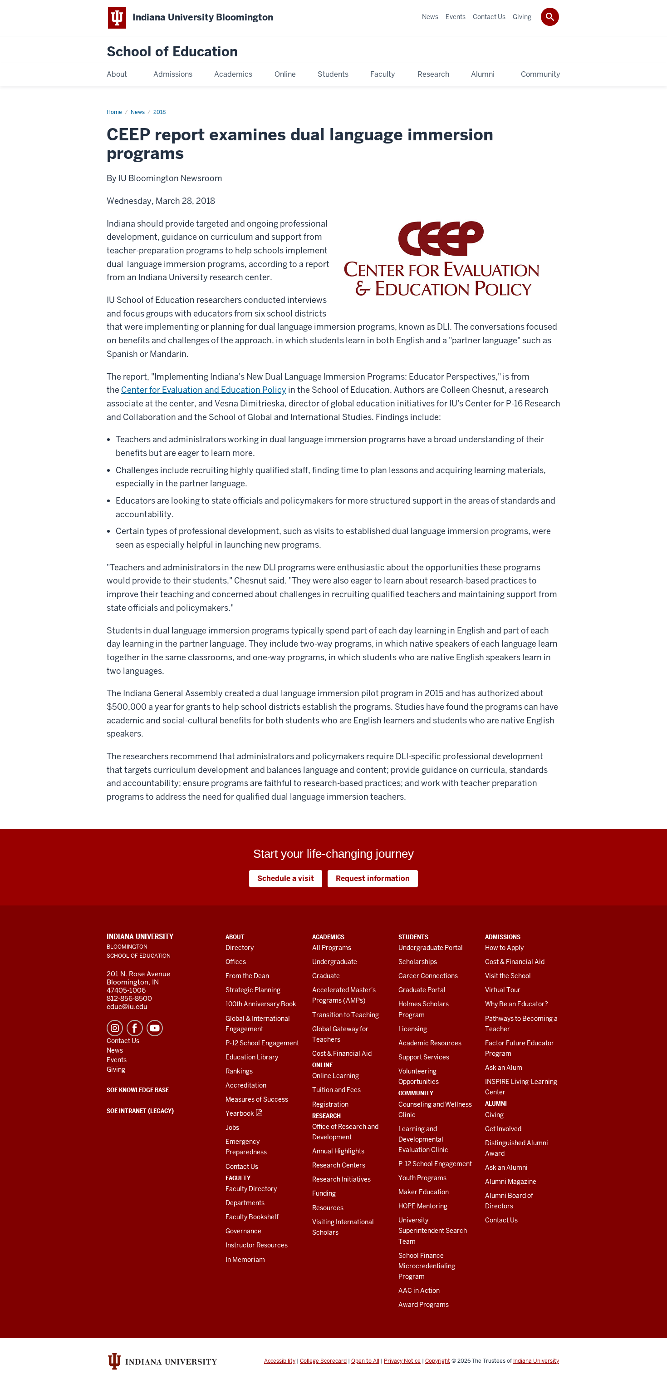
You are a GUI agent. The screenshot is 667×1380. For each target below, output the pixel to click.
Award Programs (423, 1305)
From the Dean (247, 976)
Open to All (365, 1361)
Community (415, 1093)
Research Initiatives (341, 1179)
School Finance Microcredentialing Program (426, 1266)
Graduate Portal (422, 990)
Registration (330, 1104)
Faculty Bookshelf (252, 1217)
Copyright (437, 1361)
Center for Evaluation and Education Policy (203, 390)
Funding (324, 1193)
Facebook (135, 1028)
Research (326, 1116)
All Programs (331, 948)
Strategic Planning (253, 990)
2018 (159, 112)
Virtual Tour (502, 990)
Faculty (238, 1178)
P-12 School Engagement (262, 1043)
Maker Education (423, 1192)
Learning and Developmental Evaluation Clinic (423, 1139)
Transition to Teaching (345, 1015)
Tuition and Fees (336, 1090)
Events (117, 1060)
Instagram (115, 1028)
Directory (240, 948)
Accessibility (279, 1361)
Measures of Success (257, 1099)
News (138, 112)
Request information (373, 878)
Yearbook (240, 1113)
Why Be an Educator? (516, 1004)
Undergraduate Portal (430, 948)
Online (322, 1065)
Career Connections (428, 976)
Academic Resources (429, 1043)
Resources (327, 1208)
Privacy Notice (402, 1361)
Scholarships (417, 962)
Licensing (412, 1029)
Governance (243, 1231)
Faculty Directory (251, 1189)
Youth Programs (422, 1178)
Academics (328, 937)
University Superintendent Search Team (432, 1230)
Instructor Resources (257, 1245)
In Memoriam (245, 1260)
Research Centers (338, 1165)
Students (413, 937)
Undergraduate (334, 962)
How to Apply (504, 948)
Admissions (502, 937)
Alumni (496, 1103)
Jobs (232, 1127)
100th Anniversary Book (261, 1004)
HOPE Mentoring (422, 1206)
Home (114, 112)
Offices (236, 962)
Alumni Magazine (510, 1181)
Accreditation (246, 1085)
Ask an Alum (503, 1067)
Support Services (423, 1057)
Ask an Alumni (506, 1167)
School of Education (172, 52)
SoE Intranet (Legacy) (140, 1111)
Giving (494, 1115)
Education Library (252, 1057)
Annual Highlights (338, 1151)
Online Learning (335, 1076)
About (235, 937)
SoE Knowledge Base (138, 1090)
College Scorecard (323, 1361)
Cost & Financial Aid (342, 1053)
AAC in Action (419, 1290)
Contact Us (242, 1166)
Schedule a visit (285, 878)
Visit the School (508, 976)
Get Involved (503, 1129)
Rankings (239, 1071)
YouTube (155, 1028)
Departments (245, 1203)
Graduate (326, 976)
